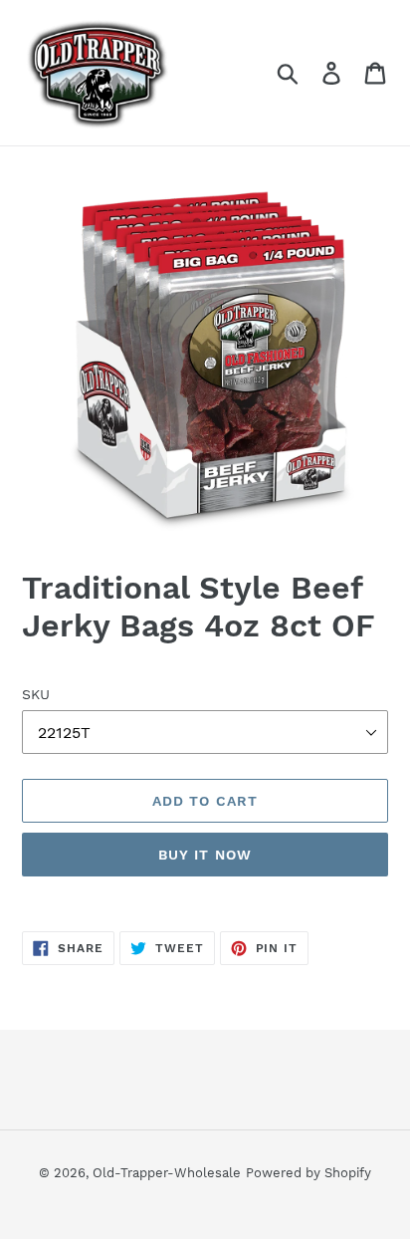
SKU (36, 694)
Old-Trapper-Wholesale (167, 1172)
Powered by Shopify (308, 1172)
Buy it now (205, 855)
